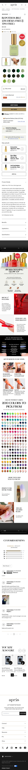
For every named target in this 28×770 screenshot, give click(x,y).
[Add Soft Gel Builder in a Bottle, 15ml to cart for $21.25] (22, 167)
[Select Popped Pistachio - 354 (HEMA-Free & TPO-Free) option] (9, 71)
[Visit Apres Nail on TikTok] (7, 748)
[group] (14, 182)
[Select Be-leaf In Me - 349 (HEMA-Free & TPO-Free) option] (13, 76)
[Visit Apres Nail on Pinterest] (20, 748)
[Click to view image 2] (15, 62)
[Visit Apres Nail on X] (3, 748)
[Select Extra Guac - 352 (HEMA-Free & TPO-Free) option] (13, 81)
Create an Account (13, 138)
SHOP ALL (8, 9)
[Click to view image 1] (6, 62)
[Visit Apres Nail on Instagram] (12, 748)
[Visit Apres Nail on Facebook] (25, 748)
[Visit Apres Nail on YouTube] (16, 748)
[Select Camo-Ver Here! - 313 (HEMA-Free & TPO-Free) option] (18, 76)
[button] (5, 4)
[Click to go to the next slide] (24, 650)
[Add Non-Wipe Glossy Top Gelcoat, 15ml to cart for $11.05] (22, 158)
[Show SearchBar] (2, 4)
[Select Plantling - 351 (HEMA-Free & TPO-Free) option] (4, 81)
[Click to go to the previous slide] (19, 650)
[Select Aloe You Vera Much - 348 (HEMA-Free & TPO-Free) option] (18, 71)
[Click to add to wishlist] (25, 14)
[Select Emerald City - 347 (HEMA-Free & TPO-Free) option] (4, 71)
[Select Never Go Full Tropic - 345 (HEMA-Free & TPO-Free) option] (9, 76)
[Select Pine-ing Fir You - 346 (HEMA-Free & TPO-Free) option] (13, 71)
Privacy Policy (6, 768)
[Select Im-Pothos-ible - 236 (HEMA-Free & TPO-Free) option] (9, 81)
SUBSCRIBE (23, 713)
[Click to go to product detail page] (8, 660)
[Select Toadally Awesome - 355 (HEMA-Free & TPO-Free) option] (4, 76)
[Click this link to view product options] (12, 675)
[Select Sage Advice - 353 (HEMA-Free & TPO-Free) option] (22, 71)
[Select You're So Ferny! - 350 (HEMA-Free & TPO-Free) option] (22, 76)
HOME (4, 9)
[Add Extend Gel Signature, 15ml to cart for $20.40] (22, 149)
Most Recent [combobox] (6, 566)
